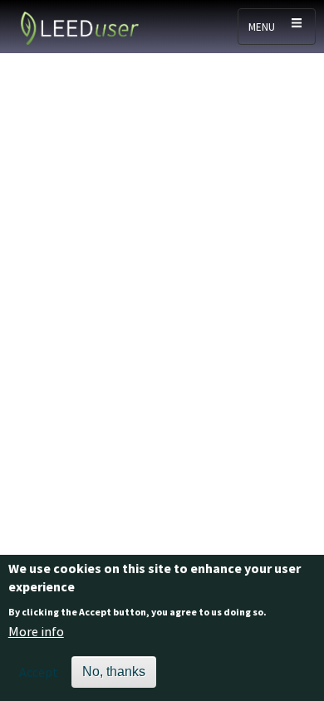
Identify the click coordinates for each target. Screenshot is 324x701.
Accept (38, 672)
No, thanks (113, 671)
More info (36, 631)
